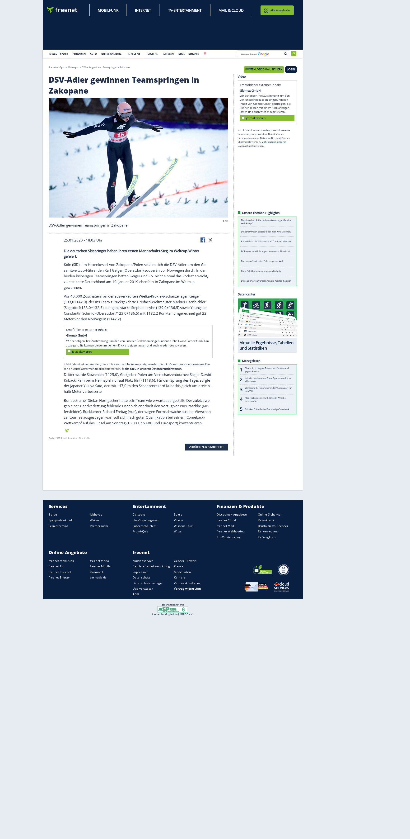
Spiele (178, 514)
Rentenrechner (268, 531)
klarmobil (96, 572)
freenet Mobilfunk (61, 560)
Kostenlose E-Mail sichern (263, 69)
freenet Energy (59, 577)
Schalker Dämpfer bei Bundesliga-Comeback (267, 409)
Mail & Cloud (231, 10)
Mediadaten (182, 572)
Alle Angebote (280, 10)
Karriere (180, 577)
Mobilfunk (108, 10)
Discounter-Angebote (232, 514)
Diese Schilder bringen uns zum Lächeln (261, 271)
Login (291, 69)
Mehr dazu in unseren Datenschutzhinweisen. (152, 369)
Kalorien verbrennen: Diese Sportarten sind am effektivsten (268, 379)
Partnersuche (99, 525)
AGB (136, 594)
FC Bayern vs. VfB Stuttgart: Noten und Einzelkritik (266, 251)
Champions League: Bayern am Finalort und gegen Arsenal (267, 370)
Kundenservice (143, 560)
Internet (143, 10)
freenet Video (99, 560)
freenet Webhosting (230, 531)
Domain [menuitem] (194, 54)
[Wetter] (220, 53)
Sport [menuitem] (64, 54)
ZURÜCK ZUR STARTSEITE (206, 447)
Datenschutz (141, 577)
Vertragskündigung (187, 583)
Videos (178, 520)
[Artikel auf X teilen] (210, 239)
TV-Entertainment (184, 10)
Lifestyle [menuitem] (134, 54)
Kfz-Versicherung (229, 537)
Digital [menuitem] (153, 54)
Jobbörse (96, 514)
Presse (179, 566)
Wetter (95, 520)
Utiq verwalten (143, 588)
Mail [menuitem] (181, 54)
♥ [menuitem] (205, 53)
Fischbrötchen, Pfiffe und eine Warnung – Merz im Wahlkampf (266, 222)
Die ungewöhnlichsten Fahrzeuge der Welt (262, 261)
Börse (53, 514)
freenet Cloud (226, 520)
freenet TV (56, 566)
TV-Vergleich (267, 537)
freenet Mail (225, 525)
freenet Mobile (100, 566)
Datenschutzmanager (148, 583)
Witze (178, 531)
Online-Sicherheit (270, 514)
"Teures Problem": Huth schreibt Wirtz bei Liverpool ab (265, 399)
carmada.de (98, 577)
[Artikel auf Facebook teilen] (203, 239)
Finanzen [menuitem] (79, 54)
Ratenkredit (266, 520)
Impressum (141, 572)
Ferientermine (59, 525)
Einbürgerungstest (146, 520)
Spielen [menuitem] (168, 54)
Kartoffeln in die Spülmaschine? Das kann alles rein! (266, 241)
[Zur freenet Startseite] (62, 10)
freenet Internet (60, 572)
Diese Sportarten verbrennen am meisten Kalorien (266, 280)
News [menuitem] (53, 54)
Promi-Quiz (140, 531)
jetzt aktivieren (82, 351)
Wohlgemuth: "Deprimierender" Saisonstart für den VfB (268, 389)
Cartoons (139, 514)
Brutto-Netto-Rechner (273, 525)
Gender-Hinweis (185, 560)
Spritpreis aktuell (61, 520)
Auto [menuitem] (93, 54)
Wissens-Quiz (183, 525)
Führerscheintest (145, 525)
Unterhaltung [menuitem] (111, 54)
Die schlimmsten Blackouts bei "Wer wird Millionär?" (266, 231)
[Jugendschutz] (172, 609)
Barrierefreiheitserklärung (151, 566)
